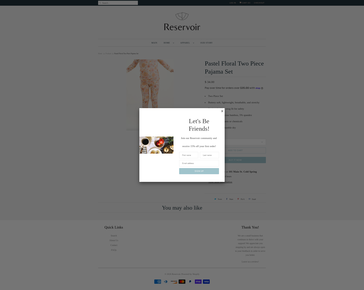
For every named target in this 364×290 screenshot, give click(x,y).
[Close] (220, 112)
